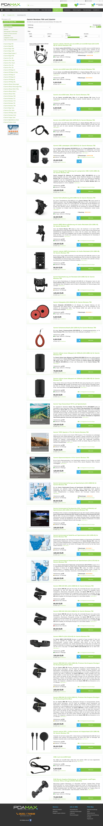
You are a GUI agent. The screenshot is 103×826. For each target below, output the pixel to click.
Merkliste (55, 811)
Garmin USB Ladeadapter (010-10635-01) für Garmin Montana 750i (74, 145)
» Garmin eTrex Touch (9, 63)
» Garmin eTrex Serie (8, 110)
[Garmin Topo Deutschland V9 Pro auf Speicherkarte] (40, 414)
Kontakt (89, 817)
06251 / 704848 (27, 814)
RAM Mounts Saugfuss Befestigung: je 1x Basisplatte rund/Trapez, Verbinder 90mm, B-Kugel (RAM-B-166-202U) (74, 780)
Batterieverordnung (92, 809)
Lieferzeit (72, 813)
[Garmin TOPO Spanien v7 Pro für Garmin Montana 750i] (40, 442)
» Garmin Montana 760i (9, 96)
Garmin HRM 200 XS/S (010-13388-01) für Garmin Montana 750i (73, 611)
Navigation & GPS (58, 10)
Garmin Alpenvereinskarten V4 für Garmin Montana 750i (71, 457)
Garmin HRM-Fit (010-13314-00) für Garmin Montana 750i (71, 636)
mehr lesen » (97, 52)
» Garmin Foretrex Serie (9, 122)
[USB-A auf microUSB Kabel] (40, 765)
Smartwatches (67, 10)
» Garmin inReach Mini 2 (9, 91)
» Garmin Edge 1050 (8, 48)
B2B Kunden (89, 0)
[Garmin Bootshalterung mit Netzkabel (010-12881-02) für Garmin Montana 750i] (40, 286)
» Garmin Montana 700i (9, 105)
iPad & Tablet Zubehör (46, 10)
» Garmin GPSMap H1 (9, 70)
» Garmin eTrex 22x (8, 65)
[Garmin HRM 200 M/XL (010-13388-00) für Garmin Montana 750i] (40, 593)
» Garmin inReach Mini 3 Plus (11, 89)
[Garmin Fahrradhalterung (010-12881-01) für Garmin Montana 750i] (40, 207)
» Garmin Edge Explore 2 (9, 53)
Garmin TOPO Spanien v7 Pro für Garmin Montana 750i (71, 432)
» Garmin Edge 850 (8, 46)
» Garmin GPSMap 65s (9, 81)
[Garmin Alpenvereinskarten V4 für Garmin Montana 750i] (40, 467)
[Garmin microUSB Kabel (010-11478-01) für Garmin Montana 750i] (40, 79)
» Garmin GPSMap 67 (9, 74)
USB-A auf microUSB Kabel (62, 757)
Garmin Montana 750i (21, 15)
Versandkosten (63, 84)
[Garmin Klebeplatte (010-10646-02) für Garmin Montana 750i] (40, 312)
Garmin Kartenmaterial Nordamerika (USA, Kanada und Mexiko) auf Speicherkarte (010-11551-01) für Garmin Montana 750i (74, 509)
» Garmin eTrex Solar (8, 60)
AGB (88, 811)
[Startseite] (2, 10)
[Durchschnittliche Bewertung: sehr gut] (88, 212)
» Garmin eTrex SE (8, 58)
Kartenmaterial (7, 35)
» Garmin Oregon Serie (9, 117)
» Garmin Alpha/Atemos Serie (11, 120)
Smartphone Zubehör (34, 10)
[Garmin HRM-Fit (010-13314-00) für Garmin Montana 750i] (40, 643)
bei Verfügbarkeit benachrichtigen (87, 157)
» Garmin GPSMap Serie (9, 112)
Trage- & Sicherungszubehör (10, 39)
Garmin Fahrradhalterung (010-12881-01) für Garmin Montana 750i (74, 198)
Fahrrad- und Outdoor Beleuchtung (20, 10)
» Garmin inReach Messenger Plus (12, 86)
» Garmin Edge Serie (8, 108)
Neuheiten (7, 10)
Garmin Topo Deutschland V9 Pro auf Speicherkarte (69, 404)
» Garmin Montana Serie (9, 115)
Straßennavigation (77, 10)
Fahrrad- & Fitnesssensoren (10, 33)
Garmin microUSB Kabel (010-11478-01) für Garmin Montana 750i (74, 69)
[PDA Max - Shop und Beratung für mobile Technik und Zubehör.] (3, 15)
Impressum (90, 818)
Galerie (93, 26)
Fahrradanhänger (87, 10)
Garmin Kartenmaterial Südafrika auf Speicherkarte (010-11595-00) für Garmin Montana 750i (75, 536)
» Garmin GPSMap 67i (9, 77)
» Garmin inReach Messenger (11, 84)
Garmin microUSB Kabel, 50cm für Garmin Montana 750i (71, 94)
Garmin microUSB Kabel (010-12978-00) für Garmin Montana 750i (74, 120)
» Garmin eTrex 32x (8, 67)
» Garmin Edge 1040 (8, 51)
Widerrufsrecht (91, 813)
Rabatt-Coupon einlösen (59, 813)
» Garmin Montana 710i (9, 101)
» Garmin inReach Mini (9, 93)
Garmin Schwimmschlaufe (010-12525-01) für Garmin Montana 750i (74, 327)
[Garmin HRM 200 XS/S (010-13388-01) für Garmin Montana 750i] (40, 618)
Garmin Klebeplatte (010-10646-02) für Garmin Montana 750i (72, 302)
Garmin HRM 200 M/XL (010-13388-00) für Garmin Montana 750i (73, 586)
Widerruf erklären (57, 809)
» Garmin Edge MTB (8, 55)
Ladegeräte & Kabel (8, 37)
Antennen (6, 29)
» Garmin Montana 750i (9, 21)
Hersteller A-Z (96, 10)
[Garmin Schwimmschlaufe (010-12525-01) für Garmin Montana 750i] (40, 337)
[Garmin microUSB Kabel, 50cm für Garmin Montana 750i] (40, 104)
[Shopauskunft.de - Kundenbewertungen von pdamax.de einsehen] (13, 129)
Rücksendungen (74, 815)
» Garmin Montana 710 (9, 98)
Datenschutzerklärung (93, 815)
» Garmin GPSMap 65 (9, 79)
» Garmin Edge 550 (8, 44)
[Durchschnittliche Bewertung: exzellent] (90, 55)
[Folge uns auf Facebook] (26, 820)
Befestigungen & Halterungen (10, 31)
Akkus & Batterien (8, 27)
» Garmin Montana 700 (9, 103)
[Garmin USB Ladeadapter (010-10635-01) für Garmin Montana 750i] (40, 155)
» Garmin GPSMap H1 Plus (10, 72)
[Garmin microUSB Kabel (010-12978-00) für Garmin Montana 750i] (40, 130)
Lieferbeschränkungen (76, 811)
